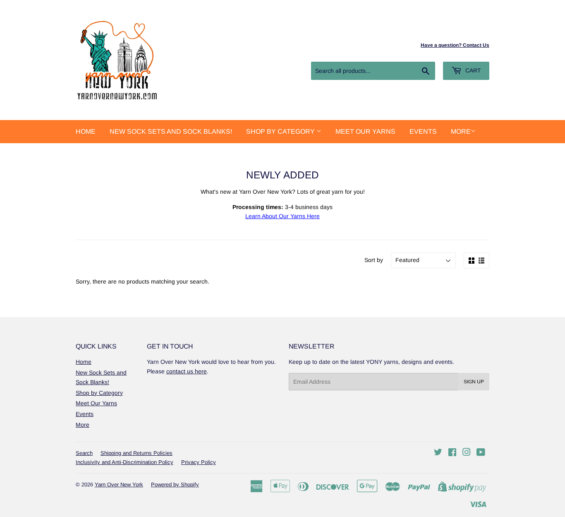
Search (84, 453)
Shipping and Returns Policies (136, 453)
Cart (472, 70)
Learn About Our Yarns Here (282, 216)
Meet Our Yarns (365, 131)
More (461, 131)
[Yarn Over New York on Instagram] (466, 453)
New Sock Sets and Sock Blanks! (171, 131)
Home (86, 131)
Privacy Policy (198, 462)
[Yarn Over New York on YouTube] (480, 453)
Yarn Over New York (119, 484)
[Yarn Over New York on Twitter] (438, 453)
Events (423, 131)
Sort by (373, 260)
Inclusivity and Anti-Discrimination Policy (124, 462)
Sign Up (474, 382)
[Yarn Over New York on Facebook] (452, 453)
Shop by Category (281, 131)
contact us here (186, 371)
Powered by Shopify (175, 484)
